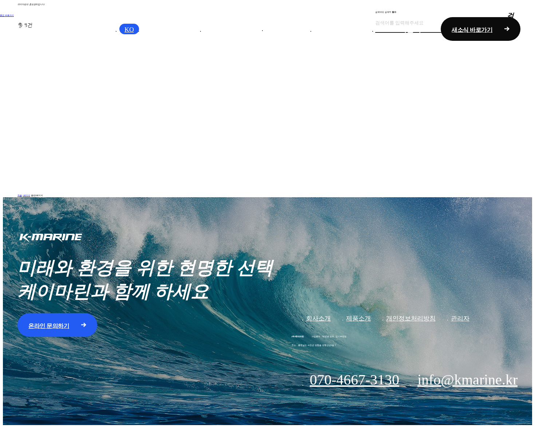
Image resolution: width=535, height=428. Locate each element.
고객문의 (406, 29)
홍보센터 (345, 29)
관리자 (460, 318)
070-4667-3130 (354, 379)
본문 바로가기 (7, 15)
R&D (290, 28)
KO (129, 29)
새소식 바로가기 (472, 30)
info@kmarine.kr (467, 379)
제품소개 (234, 29)
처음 (19, 195)
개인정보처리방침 (411, 318)
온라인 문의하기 (48, 326)
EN (148, 29)
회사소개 (172, 29)
